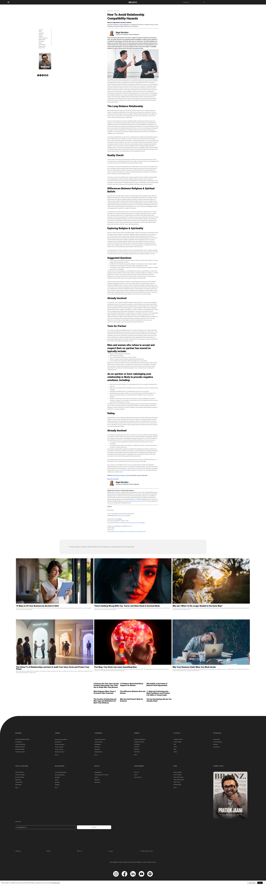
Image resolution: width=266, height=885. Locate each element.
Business (41, 29)
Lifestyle (41, 36)
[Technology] (51, 41)
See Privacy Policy (56, 882)
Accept (260, 882)
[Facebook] (40, 75)
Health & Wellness (43, 38)
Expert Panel (42, 47)
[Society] (51, 43)
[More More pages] (58, 754)
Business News (42, 46)
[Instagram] (38, 75)
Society (40, 42)
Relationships (42, 39)
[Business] (51, 30)
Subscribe (186, 2)
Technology (41, 41)
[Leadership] (51, 33)
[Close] (264, 883)
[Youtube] (45, 75)
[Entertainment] (51, 44)
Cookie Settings (251, 882)
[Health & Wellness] (51, 38)
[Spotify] (47, 75)
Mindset (40, 34)
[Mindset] (51, 35)
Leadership (41, 33)
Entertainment (42, 44)
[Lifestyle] (51, 36)
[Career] (51, 31)
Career (40, 31)
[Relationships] (51, 40)
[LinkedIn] (43, 75)
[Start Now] (54, 612)
